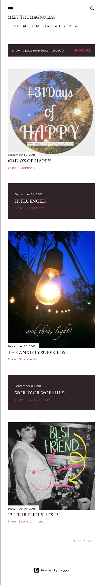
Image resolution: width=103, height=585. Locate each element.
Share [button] (12, 167)
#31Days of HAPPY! (29, 161)
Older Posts (84, 541)
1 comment (27, 167)
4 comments (35, 208)
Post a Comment (38, 399)
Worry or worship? (40, 393)
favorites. (55, 26)
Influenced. (30, 201)
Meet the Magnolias (31, 17)
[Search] (92, 7)
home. (14, 26)
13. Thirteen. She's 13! (34, 514)
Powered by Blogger (55, 570)
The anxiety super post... (39, 352)
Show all (82, 50)
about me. (32, 26)
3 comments (28, 359)
